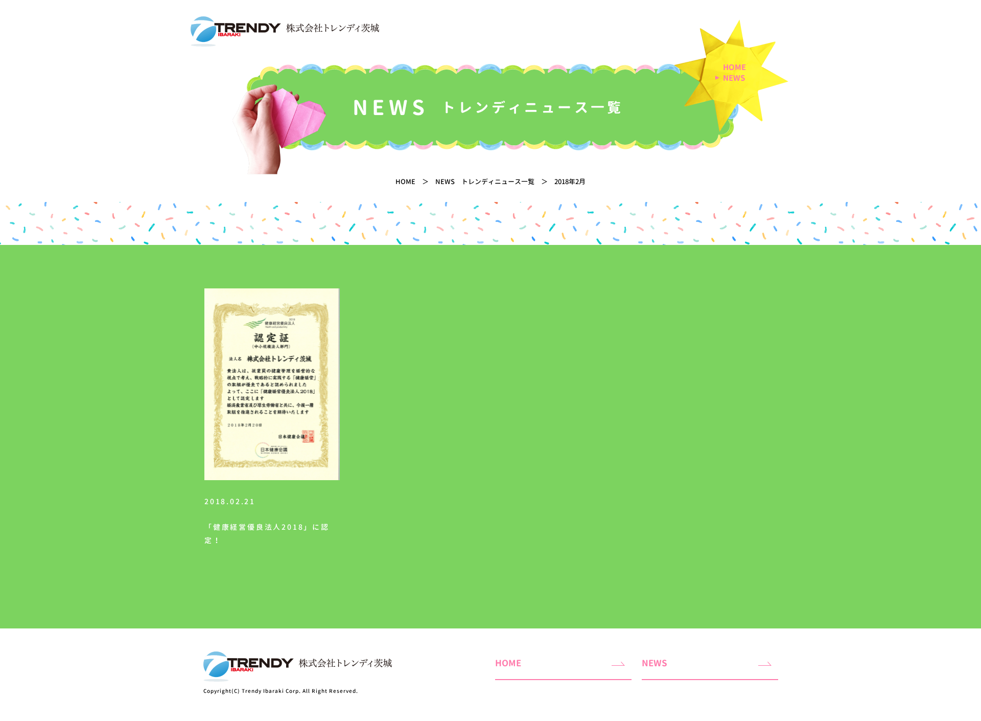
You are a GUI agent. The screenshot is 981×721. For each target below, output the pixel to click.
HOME (734, 67)
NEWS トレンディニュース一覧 (484, 181)
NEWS (734, 78)
